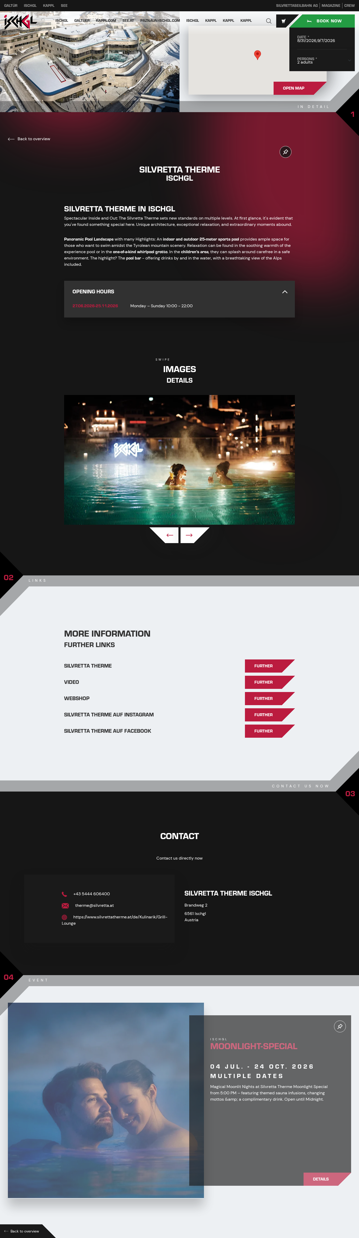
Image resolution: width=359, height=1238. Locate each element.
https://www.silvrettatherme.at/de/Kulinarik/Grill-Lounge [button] (114, 920)
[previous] (164, 535)
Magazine (331, 5)
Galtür (10, 5)
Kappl (48, 5)
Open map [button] (293, 88)
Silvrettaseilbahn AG (297, 5)
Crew (349, 5)
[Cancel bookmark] (285, 152)
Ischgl (30, 5)
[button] (268, 21)
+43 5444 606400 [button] (91, 894)
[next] (195, 535)
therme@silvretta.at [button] (94, 905)
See (64, 5)
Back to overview (33, 139)
